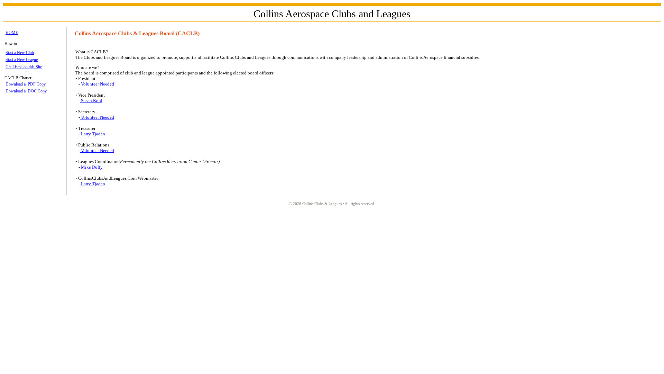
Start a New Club (20, 52)
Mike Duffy (91, 167)
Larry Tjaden (92, 133)
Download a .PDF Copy (26, 84)
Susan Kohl (91, 100)
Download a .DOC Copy (26, 91)
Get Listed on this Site (24, 66)
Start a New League (22, 59)
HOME (12, 32)
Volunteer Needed (97, 84)
